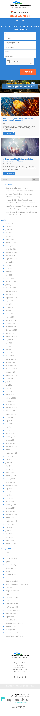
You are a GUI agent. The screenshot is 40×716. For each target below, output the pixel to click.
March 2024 (10, 317)
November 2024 (11, 291)
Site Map (32, 686)
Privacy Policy (10, 686)
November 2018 (11, 514)
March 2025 (10, 278)
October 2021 (10, 411)
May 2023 (9, 349)
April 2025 (9, 275)
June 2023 (9, 346)
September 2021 (11, 414)
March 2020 (10, 472)
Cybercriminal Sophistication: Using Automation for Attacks (18, 160)
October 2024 (10, 294)
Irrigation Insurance (13, 591)
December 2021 (11, 404)
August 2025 (10, 262)
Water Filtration (11, 620)
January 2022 (10, 401)
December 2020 (11, 443)
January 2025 (10, 285)
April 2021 (9, 430)
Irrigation (9, 588)
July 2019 (9, 489)
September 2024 (11, 298)
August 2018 (10, 524)
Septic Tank (10, 617)
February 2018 (11, 544)
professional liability (13, 607)
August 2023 (10, 340)
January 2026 (10, 246)
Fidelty (8, 571)
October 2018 (10, 518)
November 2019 (11, 485)
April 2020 (9, 469)
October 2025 (10, 256)
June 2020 (9, 463)
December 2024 (11, 288)
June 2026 (9, 230)
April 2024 (9, 314)
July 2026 (9, 226)
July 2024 (9, 304)
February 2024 (11, 320)
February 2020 (11, 476)
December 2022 (11, 366)
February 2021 (11, 437)
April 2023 (9, 353)
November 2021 (11, 408)
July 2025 (9, 265)
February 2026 (11, 243)
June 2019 (9, 492)
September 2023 (11, 336)
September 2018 (11, 521)
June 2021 (9, 424)
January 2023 (10, 362)
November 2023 (11, 330)
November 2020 (11, 446)
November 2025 (11, 252)
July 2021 (9, 421)
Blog (7, 552)
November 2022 (11, 369)
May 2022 (9, 388)
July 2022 (9, 382)
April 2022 (9, 391)
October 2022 (10, 372)
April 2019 (9, 498)
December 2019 (11, 482)
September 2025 (11, 259)
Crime (8, 555)
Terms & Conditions (22, 686)
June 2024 (9, 307)
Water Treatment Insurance (15, 633)
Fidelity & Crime (11, 568)
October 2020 (10, 450)
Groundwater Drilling (13, 581)
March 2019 (10, 502)
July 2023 (9, 343)
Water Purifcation (12, 626)
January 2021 (10, 440)
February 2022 (11, 398)
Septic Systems (11, 613)
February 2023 (11, 359)
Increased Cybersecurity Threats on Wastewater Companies (18, 120)
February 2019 (11, 505)
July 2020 (9, 459)
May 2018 (9, 534)
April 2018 (9, 537)
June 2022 (9, 385)
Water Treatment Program (15, 636)
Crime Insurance (11, 558)
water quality (10, 630)
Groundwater (10, 578)
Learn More (8, 133)
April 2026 (9, 236)
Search (35, 179)
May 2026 (9, 233)
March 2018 (10, 540)
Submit (27, 72)
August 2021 (10, 417)
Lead (7, 594)
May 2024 (9, 311)
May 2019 (9, 495)
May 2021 (9, 427)
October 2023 (10, 333)
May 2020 (9, 466)
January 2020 (10, 479)
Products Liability (12, 604)
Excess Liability (11, 565)
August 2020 (10, 456)
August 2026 (10, 223)
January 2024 (10, 323)
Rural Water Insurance (13, 610)
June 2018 (9, 531)
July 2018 (9, 527)
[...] (11, 129)
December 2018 (11, 511)
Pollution (9, 600)
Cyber (8, 562)
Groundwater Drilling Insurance (17, 584)
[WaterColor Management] (20, 4)
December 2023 (11, 327)
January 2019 (10, 508)
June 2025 (9, 268)
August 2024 (10, 301)
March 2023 (10, 356)
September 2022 (11, 375)
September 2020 (11, 453)
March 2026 (10, 239)
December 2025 (11, 249)
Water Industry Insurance (14, 623)
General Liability (11, 575)
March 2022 (10, 395)
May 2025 (9, 272)
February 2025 (11, 281)
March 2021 (10, 434)
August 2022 (10, 379)
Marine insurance (12, 597)
